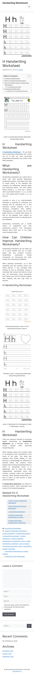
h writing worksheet (16, 538)
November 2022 (7, 651)
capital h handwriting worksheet (15, 531)
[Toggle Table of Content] (28, 76)
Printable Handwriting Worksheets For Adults (15, 516)
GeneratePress (17, 671)
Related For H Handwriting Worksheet (17, 91)
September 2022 (8, 656)
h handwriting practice (22, 533)
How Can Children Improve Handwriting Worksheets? (17, 84)
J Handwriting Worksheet (16, 512)
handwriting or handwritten (11, 541)
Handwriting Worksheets (15, 3)
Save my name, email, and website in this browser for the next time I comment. (16, 607)
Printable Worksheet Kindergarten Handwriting (17, 522)
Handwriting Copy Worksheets (15, 556)
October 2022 (7, 654)
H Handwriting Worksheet (12, 78)
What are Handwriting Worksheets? (15, 81)
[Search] (29, 626)
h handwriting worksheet (10, 536)
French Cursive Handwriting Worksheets (17, 502)
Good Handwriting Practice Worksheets (17, 507)
